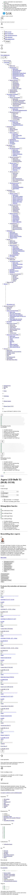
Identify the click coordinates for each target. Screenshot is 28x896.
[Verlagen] (2, 491)
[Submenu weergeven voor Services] (9, 349)
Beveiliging (9, 145)
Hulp (8, 355)
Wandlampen (16, 83)
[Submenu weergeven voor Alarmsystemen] (18, 172)
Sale (5, 388)
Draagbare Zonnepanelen (18, 251)
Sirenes (14, 177)
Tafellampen (15, 210)
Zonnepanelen (16, 248)
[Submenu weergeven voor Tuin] (10, 64)
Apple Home (13, 327)
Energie (8, 239)
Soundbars (12, 130)
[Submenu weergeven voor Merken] (8, 284)
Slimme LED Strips (17, 201)
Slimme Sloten (13, 163)
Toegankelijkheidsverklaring (10, 881)
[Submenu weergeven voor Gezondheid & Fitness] (21, 261)
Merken (5, 284)
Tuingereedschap (14, 91)
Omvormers (15, 252)
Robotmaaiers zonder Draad (19, 73)
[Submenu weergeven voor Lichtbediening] (18, 223)
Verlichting (9, 190)
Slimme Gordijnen (14, 235)
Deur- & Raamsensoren (18, 180)
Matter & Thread (13, 344)
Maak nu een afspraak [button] (6, 766)
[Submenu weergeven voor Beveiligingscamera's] (20, 148)
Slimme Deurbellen (14, 157)
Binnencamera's (16, 151)
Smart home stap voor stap (16, 319)
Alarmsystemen (13, 171)
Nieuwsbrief (9, 358)
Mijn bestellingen (9, 33)
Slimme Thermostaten (15, 97)
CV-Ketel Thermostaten (18, 101)
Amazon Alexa (13, 326)
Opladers (15, 279)
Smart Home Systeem (12, 323)
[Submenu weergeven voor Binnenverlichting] (19, 205)
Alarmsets (15, 174)
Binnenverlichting (14, 204)
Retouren (9, 354)
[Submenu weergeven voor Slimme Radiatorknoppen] (23, 107)
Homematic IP (7, 802)
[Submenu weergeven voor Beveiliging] (13, 145)
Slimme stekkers (13, 242)
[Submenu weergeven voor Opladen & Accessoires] (22, 274)
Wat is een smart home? (15, 313)
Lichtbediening (13, 223)
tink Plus (6, 387)
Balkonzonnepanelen (17, 249)
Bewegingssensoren (17, 178)
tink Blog (9, 309)
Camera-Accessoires (17, 154)
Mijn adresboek (8, 37)
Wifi (11, 343)
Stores (5, 857)
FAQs (2, 581)
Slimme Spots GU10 (17, 200)
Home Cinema (13, 132)
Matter (11, 331)
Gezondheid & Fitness (15, 261)
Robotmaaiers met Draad (18, 75)
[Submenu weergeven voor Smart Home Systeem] (18, 323)
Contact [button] (5, 813)
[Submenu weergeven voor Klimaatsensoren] (18, 121)
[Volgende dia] (2, 454)
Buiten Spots (16, 87)
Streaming (12, 142)
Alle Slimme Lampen (18, 196)
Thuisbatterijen (16, 253)
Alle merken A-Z (11, 304)
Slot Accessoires (16, 168)
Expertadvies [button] (7, 815)
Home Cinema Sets (17, 135)
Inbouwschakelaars (17, 227)
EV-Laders (12, 256)
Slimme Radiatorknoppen (16, 107)
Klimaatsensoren (13, 120)
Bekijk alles (12, 65)
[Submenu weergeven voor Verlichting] (13, 190)
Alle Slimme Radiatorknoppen (20, 110)
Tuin (8, 64)
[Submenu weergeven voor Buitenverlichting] (19, 80)
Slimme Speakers (14, 129)
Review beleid (7, 873)
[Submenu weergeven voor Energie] (11, 239)
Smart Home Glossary (9, 854)
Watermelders (16, 188)
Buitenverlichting (14, 80)
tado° (5, 803)
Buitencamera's (16, 152)
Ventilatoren (15, 116)
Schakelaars (15, 226)
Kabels (14, 280)
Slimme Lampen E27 (18, 197)
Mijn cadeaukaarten (9, 39)
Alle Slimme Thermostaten (19, 100)
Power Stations (13, 243)
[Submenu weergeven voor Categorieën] (10, 62)
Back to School (7, 60)
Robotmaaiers (13, 67)
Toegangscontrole (17, 167)
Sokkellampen (16, 85)
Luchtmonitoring (16, 123)
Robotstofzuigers (14, 233)
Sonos (5, 800)
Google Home (13, 333)
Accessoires (12, 143)
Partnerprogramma (8, 856)
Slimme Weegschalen (18, 264)
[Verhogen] (18, 491)
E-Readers (12, 269)
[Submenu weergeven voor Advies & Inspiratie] (14, 306)
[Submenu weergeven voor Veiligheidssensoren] (20, 183)
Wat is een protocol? (14, 337)
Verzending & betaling (9, 820)
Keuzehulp (9, 321)
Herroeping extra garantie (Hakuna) (12, 817)
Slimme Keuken (13, 237)
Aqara (2, 476)
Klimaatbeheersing (14, 112)
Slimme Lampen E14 (18, 199)
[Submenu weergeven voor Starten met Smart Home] (19, 311)
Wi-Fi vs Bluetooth (14, 345)
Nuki (5, 807)
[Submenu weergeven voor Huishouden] (13, 231)
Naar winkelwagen (5, 55)
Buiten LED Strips (17, 88)
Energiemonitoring (14, 255)
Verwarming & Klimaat (12, 94)
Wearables (15, 265)
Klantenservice (7, 385)
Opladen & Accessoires (15, 274)
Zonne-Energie (13, 245)
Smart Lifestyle (10, 258)
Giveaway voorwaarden (9, 875)
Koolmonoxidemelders (18, 187)
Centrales (15, 176)
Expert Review (4, 575)
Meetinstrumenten (17, 268)
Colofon (5, 878)
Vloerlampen (16, 211)
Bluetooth (12, 341)
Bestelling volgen (11, 353)
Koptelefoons (13, 139)
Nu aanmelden (4, 867)
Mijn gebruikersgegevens (11, 35)
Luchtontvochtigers (17, 117)
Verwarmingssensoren (18, 125)
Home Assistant (13, 330)
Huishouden (9, 230)
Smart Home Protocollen (12, 334)
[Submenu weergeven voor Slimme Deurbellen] (20, 157)
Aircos (14, 115)
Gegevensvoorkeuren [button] (9, 879)
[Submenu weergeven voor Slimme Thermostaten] (21, 97)
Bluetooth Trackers (14, 270)
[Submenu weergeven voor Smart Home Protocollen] (19, 335)
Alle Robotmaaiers (17, 70)
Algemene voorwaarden (9, 874)
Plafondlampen (16, 209)
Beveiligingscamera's (14, 148)
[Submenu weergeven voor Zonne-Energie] (18, 245)
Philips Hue (6, 804)
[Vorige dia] (2, 441)
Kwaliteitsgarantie (11, 357)
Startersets (15, 155)
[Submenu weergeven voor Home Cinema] (17, 132)
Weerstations (13, 92)
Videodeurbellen (16, 160)
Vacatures (6, 852)
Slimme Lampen (13, 193)
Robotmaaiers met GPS (18, 74)
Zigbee (11, 339)
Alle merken (6, 799)
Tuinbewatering (13, 89)
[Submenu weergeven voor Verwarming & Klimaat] (19, 94)
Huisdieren (12, 272)
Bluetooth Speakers (14, 140)
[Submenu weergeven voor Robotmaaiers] (17, 67)
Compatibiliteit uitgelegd (15, 320)
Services (6, 348)
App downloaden (4, 578)
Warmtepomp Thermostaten (19, 103)
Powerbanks (15, 278)
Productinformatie (5, 574)
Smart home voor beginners (16, 314)
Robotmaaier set (16, 71)
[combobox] (7, 22)
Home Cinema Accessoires (19, 138)
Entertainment (10, 126)
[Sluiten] (5, 57)
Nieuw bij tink (10, 282)
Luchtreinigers (16, 119)
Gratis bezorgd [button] (4, 488)
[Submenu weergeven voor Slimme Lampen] (18, 193)
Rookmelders (16, 185)
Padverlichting (16, 84)
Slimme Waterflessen (17, 266)
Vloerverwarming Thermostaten (17, 105)
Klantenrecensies (5, 577)
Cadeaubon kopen (8, 844)
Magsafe (15, 276)
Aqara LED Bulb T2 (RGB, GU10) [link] (12, 411)
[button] (14, 33)
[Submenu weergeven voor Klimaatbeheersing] (19, 112)
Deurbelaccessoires (17, 161)
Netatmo (6, 806)
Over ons (6, 850)
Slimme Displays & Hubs (16, 236)
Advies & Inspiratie (8, 306)
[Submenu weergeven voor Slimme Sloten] (17, 163)
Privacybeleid (7, 877)
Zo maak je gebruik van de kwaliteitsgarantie (11, 792)
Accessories (15, 78)
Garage (14, 77)
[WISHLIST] (14, 46)
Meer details (3, 557)
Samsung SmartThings (15, 329)
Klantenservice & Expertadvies (14, 351)
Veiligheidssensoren (14, 183)
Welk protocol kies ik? (15, 347)
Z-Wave (11, 340)
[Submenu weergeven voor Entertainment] (14, 126)
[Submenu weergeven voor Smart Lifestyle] (15, 258)
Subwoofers (15, 136)
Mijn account (8, 31)
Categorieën (6, 62)
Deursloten (15, 166)
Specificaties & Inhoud (6, 580)
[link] (5, 391)
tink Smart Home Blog (12, 359)
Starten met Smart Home (12, 310)
